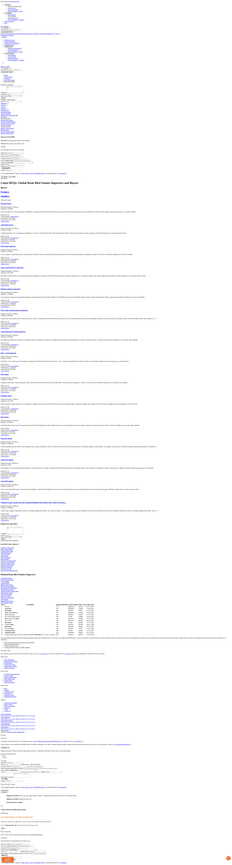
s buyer (7, 225)
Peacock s (6, 438)
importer (8, 246)
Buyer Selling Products (7, 160)
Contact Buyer (5, 221)
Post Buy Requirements (14, 48)
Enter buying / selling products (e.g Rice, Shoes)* (15, 853)
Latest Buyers (5, 727)
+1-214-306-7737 (43, 653)
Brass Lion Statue (6, 596)
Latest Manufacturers (7, 720)
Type (2, 28)
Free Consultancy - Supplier (16, 20)
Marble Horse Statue (7, 593)
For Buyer (7, 4)
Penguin (6, 396)
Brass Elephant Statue (7, 601)
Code (2, 772)
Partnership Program (10, 696)
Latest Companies (6, 714)
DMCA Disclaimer (9, 706)
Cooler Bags (36, 33)
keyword (3, 30)
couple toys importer (12, 268)
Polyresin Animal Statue (7, 132)
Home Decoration (6, 112)
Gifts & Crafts (5, 110)
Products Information (10, 677)
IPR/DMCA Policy (39, 173)
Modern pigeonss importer (10, 289)
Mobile (43, 772)
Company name (5, 766)
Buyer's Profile (8, 676)
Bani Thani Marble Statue (8, 122)
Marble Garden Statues (7, 128)
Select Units (4, 96)
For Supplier (8, 13)
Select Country (5, 770)
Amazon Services (9, 45)
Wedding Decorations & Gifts (9, 115)
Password (3, 157)
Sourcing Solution (13, 10)
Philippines (4, 103)
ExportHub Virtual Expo (7, 859)
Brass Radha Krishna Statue (9, 588)
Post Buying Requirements (12, 674)
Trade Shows (8, 693)
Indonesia (4, 109)
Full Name (4, 153)
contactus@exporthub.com (122, 744)
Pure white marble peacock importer (14, 310)
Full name (3, 762)
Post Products (12, 15)
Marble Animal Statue (7, 133)
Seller (4, 761)
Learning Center (9, 692)
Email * (3, 155)
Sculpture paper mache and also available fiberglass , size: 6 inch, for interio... (33, 502)
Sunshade (9, 33)
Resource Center (9, 695)
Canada (3, 107)
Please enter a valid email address (31, 764)
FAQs (6, 709)
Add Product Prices (9, 665)
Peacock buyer (6, 204)
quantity (3, 535)
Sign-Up (11, 21)
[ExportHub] (5, 26)
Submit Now (4, 790)
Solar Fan (15, 33)
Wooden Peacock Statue (8, 123)
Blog (5, 688)
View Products (12, 57)
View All (57, 33)
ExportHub (63, 173)
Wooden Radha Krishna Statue (9, 591)
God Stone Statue (6, 125)
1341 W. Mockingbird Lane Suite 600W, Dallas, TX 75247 (50, 741)
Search (3, 101)
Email (2, 764)
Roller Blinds (22, 33)
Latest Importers (5, 724)
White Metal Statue (6, 594)
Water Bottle (43, 33)
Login (7, 66)
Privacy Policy (29, 173)
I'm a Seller (12, 176)
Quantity (3, 94)
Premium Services (13, 18)
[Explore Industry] (6, 567)
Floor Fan (29, 33)
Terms (23, 173)
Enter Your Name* (6, 844)
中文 (5, 23)
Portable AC (51, 33)
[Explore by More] (6, 569)
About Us (7, 708)
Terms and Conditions (10, 703)
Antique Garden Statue (7, 598)
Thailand (3, 105)
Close (2, 828)
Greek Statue (4, 599)
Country (3, 162)
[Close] (1, 830)
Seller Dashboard (9, 660)
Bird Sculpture (5, 130)
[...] (155, 318)
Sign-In (6, 21)
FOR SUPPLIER (9, 53)
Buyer (5, 757)
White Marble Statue (7, 603)
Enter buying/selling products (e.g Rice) (12, 768)
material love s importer (13, 332)
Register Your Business (11, 661)
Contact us (69, 653)
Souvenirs (3, 117)
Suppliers (5, 196)
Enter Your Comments (7, 777)
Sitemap (6, 690)
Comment (3, 92)
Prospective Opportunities (11, 43)
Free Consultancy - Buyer (15, 11)
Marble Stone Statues (7, 120)
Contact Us (7, 711)
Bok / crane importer (8, 353)
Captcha (3, 170)
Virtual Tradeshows (9, 41)
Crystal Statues (5, 581)
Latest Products (5, 717)
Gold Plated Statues (6, 578)
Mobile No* (24, 851)
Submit (3, 98)
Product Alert (12, 8)
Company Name (5, 158)
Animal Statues (5, 583)
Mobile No (4, 164)
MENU (5, 37)
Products (5, 192)
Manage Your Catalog (10, 666)
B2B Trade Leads (9, 679)
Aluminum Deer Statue (7, 589)
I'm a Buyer (4, 176)
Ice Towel (3, 33)
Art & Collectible (6, 114)
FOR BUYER (8, 46)
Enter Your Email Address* (8, 846)
